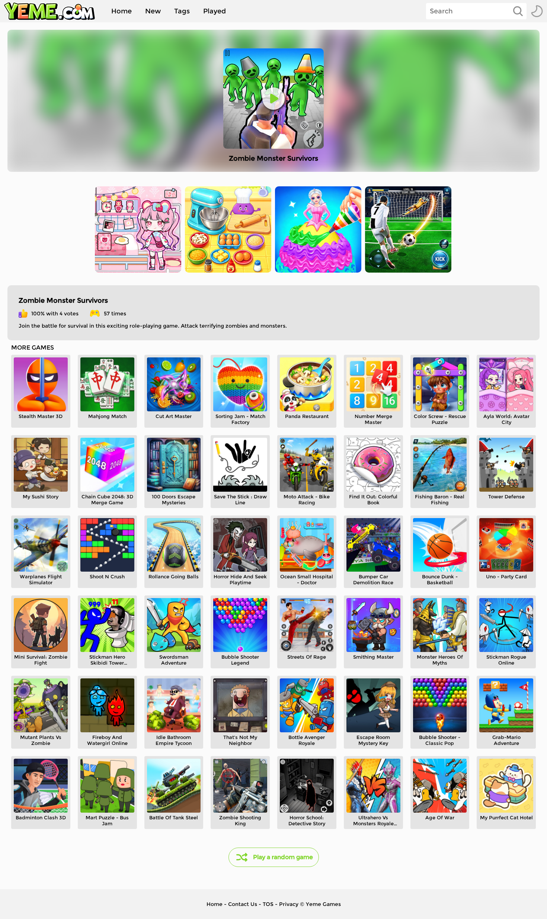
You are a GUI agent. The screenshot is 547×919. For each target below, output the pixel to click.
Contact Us (242, 904)
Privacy (288, 904)
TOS (268, 904)
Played (214, 11)
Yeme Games (323, 904)
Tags (182, 11)
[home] (53, 11)
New (153, 11)
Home (121, 11)
